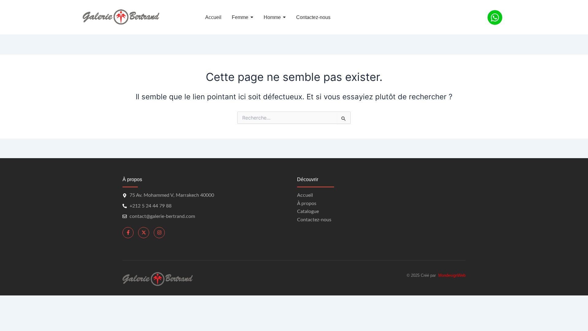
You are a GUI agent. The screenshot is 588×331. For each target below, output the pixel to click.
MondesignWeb (452, 275)
